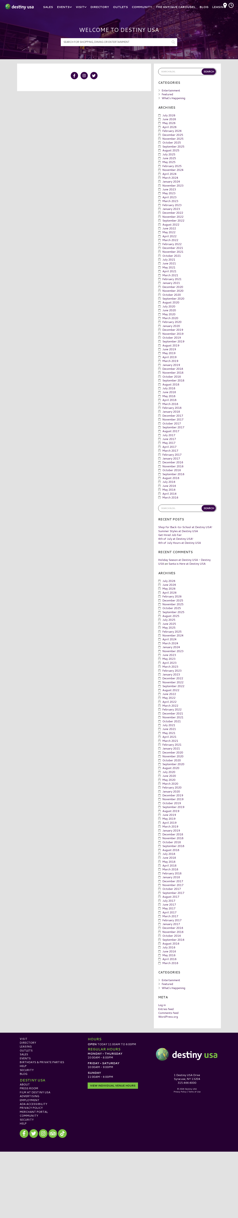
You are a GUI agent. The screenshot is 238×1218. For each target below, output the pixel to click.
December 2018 (172, 369)
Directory (28, 1043)
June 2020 (169, 310)
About (25, 1084)
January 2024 (171, 181)
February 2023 (172, 205)
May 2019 (168, 353)
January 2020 (171, 326)
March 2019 (170, 361)
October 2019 (171, 337)
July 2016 (168, 482)
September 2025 (173, 146)
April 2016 (169, 494)
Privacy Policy (31, 1108)
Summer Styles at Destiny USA (178, 531)
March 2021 (170, 275)
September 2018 (173, 380)
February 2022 (172, 244)
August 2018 (170, 384)
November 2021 (172, 252)
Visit (23, 1039)
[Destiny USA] (187, 1054)
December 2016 (172, 462)
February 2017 (172, 455)
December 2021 (172, 248)
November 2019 (172, 334)
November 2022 (172, 217)
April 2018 (169, 400)
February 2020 (172, 322)
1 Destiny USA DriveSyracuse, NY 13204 (187, 1077)
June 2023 (169, 189)
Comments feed (168, 1013)
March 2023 (170, 201)
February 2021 (172, 279)
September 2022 (173, 220)
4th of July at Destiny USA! (175, 539)
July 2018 (168, 388)
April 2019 (169, 357)
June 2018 (169, 392)
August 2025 (170, 150)
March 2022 (170, 240)
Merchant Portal (34, 1112)
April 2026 (169, 127)
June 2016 (169, 486)
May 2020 (168, 314)
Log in (162, 1005)
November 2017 (172, 419)
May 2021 (168, 267)
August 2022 (170, 224)
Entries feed (166, 1009)
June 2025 (169, 158)
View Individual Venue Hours (113, 1085)
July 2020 (168, 306)
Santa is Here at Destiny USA (187, 564)
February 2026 (172, 131)
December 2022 (172, 213)
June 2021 (169, 263)
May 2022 (168, 232)
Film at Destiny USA (35, 1092)
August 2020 (170, 302)
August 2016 (170, 478)
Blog (23, 1074)
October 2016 (171, 470)
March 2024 (170, 178)
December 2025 (172, 135)
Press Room (29, 1088)
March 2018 (170, 404)
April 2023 (169, 197)
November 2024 (172, 170)
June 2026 (169, 119)
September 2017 (173, 427)
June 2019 (169, 349)
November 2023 (172, 185)
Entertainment (171, 90)
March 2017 (170, 450)
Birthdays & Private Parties (42, 1062)
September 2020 (173, 298)
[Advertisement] (119, 1176)
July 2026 (168, 115)
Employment (29, 1100)
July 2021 (168, 259)
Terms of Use (194, 1091)
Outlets (26, 1050)
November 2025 (172, 139)
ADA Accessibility (33, 1104)
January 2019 (171, 365)
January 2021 (171, 283)
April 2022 (169, 236)
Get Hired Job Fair (170, 535)
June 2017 (169, 439)
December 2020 (172, 287)
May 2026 (168, 123)
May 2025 (168, 162)
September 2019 (173, 341)
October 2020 (171, 295)
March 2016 (170, 497)
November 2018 (172, 372)
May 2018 (168, 396)
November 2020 (172, 291)
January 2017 (171, 458)
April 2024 (169, 174)
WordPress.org (168, 1017)
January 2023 (171, 209)
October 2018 (171, 376)
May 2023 (168, 193)
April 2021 (169, 271)
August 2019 (170, 345)
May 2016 (168, 490)
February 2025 (172, 166)
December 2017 (172, 415)
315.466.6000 (187, 1083)
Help (23, 1066)
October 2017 (171, 423)
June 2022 (169, 228)
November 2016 (172, 466)
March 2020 (170, 318)
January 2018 (171, 411)
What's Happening (173, 98)
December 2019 (172, 330)
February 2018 (172, 408)
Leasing (26, 1046)
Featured (167, 94)
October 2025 (171, 142)
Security (27, 1070)
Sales (24, 1054)
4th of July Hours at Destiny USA (179, 543)
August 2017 (170, 431)
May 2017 (168, 443)
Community (29, 1115)
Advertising (29, 1096)
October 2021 (171, 256)
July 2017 (168, 435)
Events (25, 1058)
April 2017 (169, 447)
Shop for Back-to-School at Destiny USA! (185, 527)
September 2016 (173, 474)
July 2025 (168, 154)
